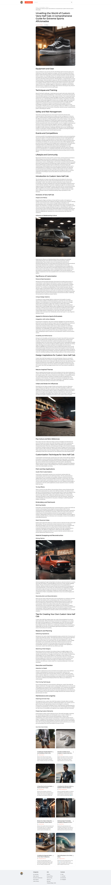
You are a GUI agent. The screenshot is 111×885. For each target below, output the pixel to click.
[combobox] (52, 2)
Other (47, 7)
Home (37, 7)
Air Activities (42, 7)
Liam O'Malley (40, 24)
